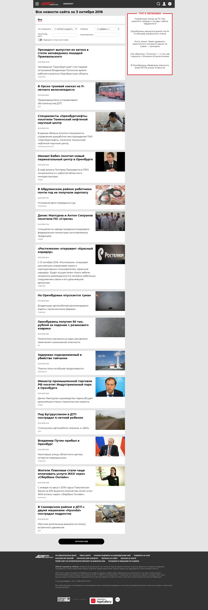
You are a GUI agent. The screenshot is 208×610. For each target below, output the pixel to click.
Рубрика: (84, 29)
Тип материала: (44, 29)
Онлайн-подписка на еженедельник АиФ (112, 555)
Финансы (42, 497)
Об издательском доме (65, 555)
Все (40, 19)
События (41, 77)
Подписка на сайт (142, 555)
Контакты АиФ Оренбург (87, 558)
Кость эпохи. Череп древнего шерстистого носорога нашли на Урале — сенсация (150, 44)
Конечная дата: (87, 35)
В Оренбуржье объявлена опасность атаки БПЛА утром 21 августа (150, 66)
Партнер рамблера (79, 599)
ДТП (39, 106)
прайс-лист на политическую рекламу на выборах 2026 (80, 561)
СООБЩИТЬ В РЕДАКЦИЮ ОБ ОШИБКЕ (123, 561)
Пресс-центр (85, 555)
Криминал (42, 206)
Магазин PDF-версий (64, 558)
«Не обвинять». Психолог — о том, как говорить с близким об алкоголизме (150, 55)
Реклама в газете (128, 558)
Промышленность (46, 146)
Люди (40, 180)
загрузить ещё (81, 541)
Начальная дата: (42, 35)
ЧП (39, 345)
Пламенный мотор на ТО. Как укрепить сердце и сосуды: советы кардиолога (150, 21)
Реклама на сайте (109, 558)
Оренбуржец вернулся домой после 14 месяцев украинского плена (150, 32)
